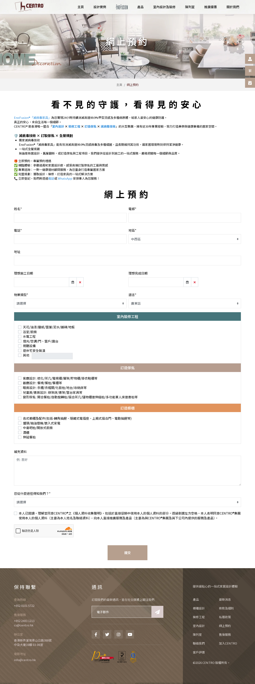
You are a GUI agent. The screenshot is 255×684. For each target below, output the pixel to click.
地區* (132, 230)
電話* (18, 230)
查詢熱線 (20, 599)
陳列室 (197, 634)
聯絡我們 (199, 643)
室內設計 (58, 126)
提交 (127, 552)
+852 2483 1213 (24, 621)
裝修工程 (74, 126)
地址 (17, 251)
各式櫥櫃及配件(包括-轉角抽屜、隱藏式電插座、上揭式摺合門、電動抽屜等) (77, 418)
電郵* (132, 208)
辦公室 (18, 634)
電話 (51, 178)
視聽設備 (29, 345)
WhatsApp (65, 178)
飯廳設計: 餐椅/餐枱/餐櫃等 (42, 383)
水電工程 (29, 336)
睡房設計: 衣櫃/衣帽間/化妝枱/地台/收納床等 (55, 387)
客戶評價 (199, 652)
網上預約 (225, 626)
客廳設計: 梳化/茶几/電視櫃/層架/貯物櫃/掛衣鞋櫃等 (60, 378)
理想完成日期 (138, 273)
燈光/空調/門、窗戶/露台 (40, 341)
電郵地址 (20, 654)
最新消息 (225, 599)
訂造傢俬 (90, 126)
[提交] (157, 612)
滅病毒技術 (108, 126)
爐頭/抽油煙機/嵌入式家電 (41, 423)
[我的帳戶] (250, 59)
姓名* (18, 208)
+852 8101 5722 (24, 605)
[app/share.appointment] (250, 83)
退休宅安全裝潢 (34, 350)
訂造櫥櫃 (127, 407)
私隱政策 (225, 617)
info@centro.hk (25, 660)
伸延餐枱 (29, 437)
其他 (26, 355)
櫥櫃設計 (199, 608)
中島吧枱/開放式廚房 (38, 427)
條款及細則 (226, 608)
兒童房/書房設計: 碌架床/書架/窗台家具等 (52, 392)
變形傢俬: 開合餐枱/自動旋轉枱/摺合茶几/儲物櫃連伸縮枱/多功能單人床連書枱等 (80, 397)
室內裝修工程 (127, 316)
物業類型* (21, 294)
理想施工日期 (23, 273)
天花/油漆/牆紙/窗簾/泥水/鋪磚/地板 (49, 327)
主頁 (119, 85)
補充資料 (20, 451)
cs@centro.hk (23, 625)
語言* (132, 294)
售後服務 (20, 615)
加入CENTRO (228, 643)
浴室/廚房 (30, 332)
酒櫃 (26, 432)
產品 (196, 599)
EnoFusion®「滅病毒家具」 (32, 117)
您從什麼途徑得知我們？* (32, 493)
